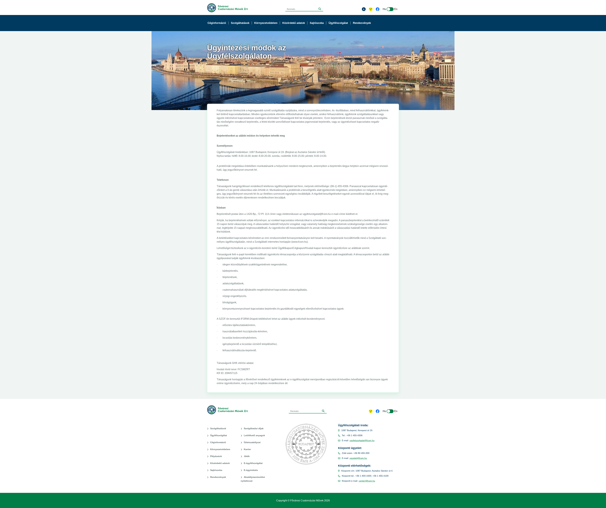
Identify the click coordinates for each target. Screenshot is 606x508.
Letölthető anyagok (254, 435)
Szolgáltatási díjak (254, 428)
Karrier (247, 449)
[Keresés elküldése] (320, 8)
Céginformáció (218, 442)
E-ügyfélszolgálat (253, 463)
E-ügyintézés (251, 470)
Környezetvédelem (220, 449)
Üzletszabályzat (252, 442)
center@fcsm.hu (367, 481)
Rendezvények (218, 477)
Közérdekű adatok (220, 463)
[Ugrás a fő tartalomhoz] (364, 9)
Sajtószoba (216, 470)
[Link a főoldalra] (227, 7)
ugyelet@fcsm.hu (358, 458)
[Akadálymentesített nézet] (371, 9)
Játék (247, 456)
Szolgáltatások (218, 428)
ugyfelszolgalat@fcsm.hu (362, 440)
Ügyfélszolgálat (218, 435)
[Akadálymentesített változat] (371, 411)
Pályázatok (216, 456)
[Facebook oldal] (378, 9)
